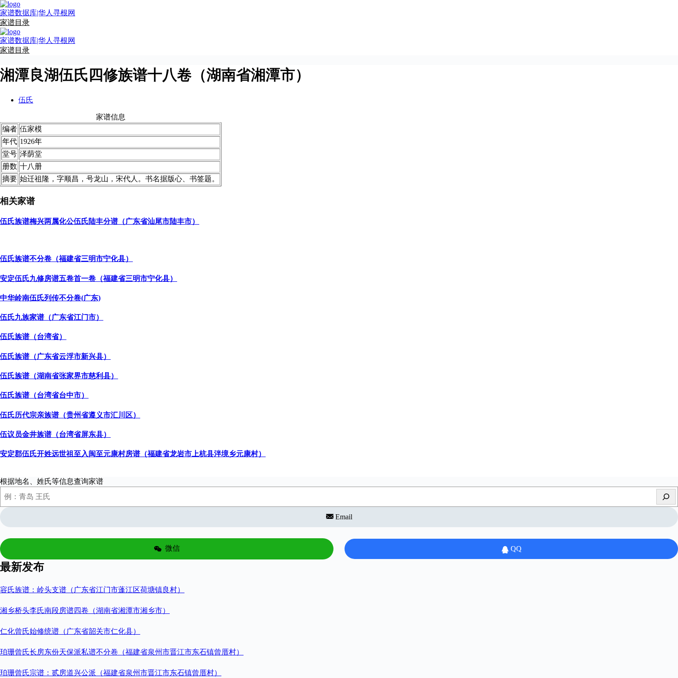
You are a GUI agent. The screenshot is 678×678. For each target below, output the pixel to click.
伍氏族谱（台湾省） (33, 336)
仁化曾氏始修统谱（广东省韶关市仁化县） (70, 631)
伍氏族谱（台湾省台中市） (44, 395)
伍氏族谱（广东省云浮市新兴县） (55, 356)
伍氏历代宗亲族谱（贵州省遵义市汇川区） (70, 415)
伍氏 (25, 100)
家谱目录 (15, 22)
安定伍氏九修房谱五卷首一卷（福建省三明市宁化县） (88, 278)
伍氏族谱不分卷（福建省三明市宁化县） (66, 258)
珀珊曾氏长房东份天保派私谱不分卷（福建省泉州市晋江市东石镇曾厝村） (122, 652)
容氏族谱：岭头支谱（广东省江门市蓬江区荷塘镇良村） (92, 590)
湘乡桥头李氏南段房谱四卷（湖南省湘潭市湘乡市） (85, 610)
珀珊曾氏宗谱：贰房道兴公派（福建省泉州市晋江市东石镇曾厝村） (110, 673)
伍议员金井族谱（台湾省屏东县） (55, 434)
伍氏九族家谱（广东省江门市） (51, 317)
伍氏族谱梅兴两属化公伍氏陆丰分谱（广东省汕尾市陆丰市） (99, 221)
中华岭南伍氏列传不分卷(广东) (50, 298)
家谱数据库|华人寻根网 (37, 13)
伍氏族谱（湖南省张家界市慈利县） (59, 376)
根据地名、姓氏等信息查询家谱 (51, 481)
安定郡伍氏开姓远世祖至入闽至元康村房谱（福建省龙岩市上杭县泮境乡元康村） (133, 454)
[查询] (666, 497)
